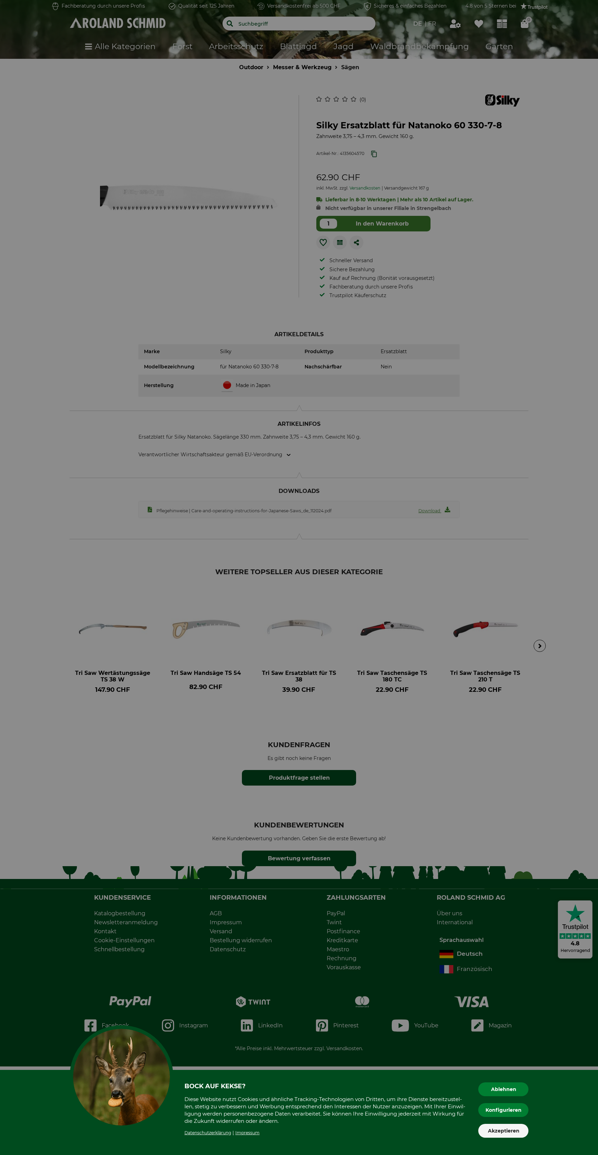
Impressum (247, 1132)
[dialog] (299, 577)
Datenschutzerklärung (207, 1132)
